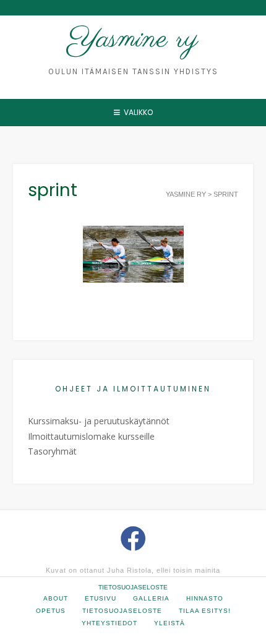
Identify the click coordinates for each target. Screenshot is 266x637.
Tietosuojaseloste (133, 587)
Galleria (151, 598)
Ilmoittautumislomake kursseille (91, 436)
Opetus (51, 610)
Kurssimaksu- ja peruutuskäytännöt (98, 421)
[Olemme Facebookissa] (133, 538)
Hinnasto (204, 598)
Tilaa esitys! (205, 610)
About (55, 598)
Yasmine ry (133, 39)
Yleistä (169, 623)
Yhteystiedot (109, 623)
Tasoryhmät (52, 451)
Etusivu (100, 598)
